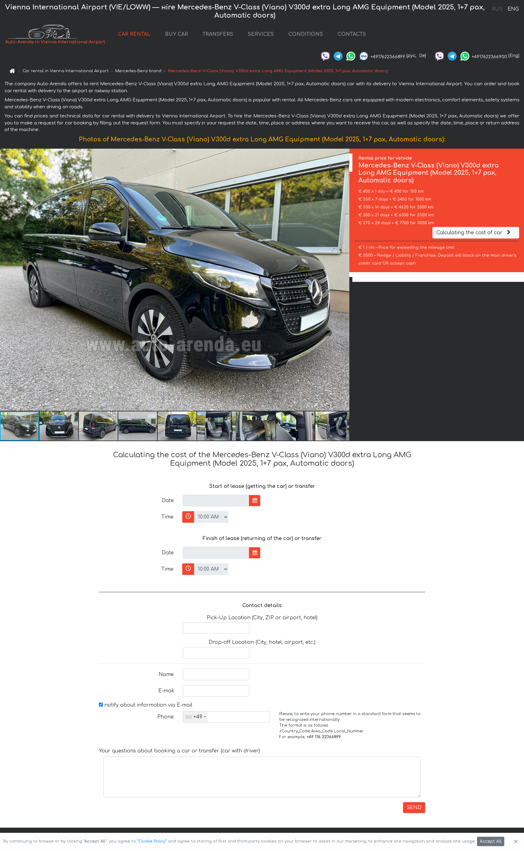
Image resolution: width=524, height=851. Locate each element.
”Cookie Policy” (152, 841)
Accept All (491, 841)
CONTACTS (352, 34)
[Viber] (325, 55)
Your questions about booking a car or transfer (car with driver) (179, 751)
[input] (216, 500)
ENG (513, 9)
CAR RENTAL (134, 34)
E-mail (166, 691)
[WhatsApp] (351, 55)
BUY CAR (176, 34)
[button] (59, 426)
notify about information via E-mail (147, 705)
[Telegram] (338, 55)
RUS (497, 9)
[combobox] (195, 716)
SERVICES (261, 34)
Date (168, 500)
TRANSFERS (218, 34)
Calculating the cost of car (470, 232)
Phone (165, 717)
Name (166, 674)
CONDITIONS (305, 34)
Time (167, 517)
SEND (414, 807)
